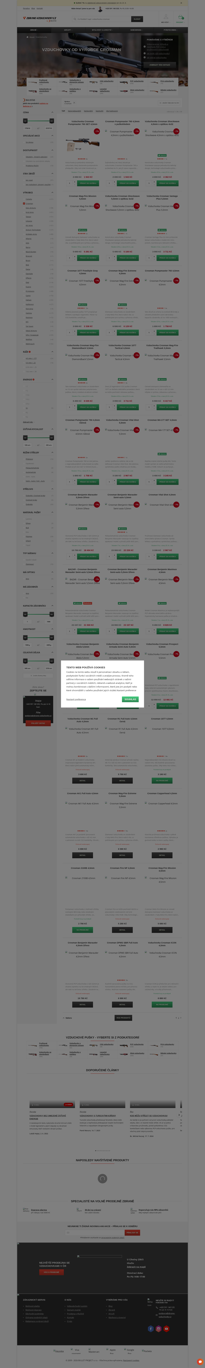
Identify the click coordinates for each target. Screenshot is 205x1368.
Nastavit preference (76, 699)
